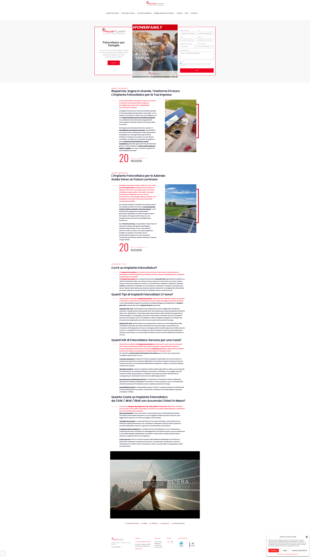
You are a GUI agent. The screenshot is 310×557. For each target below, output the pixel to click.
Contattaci (194, 13)
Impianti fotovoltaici (112, 13)
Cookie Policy (280, 554)
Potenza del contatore (186, 44)
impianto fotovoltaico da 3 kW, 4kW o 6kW (142, 406)
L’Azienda (179, 13)
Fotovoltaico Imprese (128, 13)
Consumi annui (201, 44)
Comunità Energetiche (144, 13)
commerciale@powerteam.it (143, 541)
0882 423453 (138, 549)
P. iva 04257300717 (116, 546)
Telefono (199, 37)
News (186, 13)
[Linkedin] (171, 542)
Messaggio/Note (184, 50)
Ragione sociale (184, 30)
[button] (307, 537)
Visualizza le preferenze (299, 550)
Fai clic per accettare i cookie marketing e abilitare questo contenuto (155, 485)
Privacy (182, 61)
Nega (285, 550)
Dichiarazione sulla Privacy (291, 554)
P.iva (198, 30)
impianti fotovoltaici (129, 272)
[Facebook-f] (168, 542)
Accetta (273, 550)
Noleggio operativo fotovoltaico (164, 13)
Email (181, 37)
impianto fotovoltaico (145, 344)
